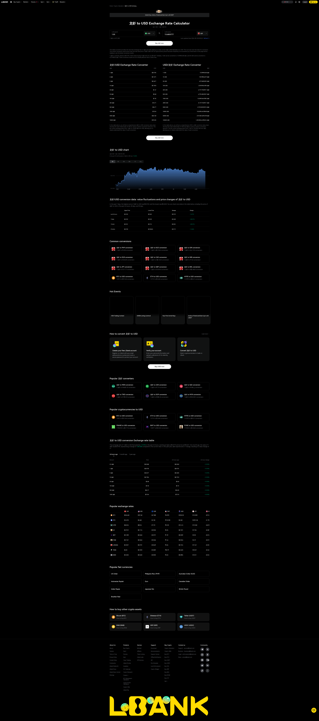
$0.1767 (126, 540)
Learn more (205, 334)
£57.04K (208, 515)
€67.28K (154, 515)
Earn (49, 2)
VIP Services (140, 660)
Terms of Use (113, 654)
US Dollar (114, 574)
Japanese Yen (149, 589)
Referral (139, 648)
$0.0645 (140, 555)
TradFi (56, 2)
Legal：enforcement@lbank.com (187, 654)
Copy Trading (127, 660)
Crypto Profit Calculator (127, 683)
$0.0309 (181, 535)
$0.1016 (181, 545)
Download (153, 648)
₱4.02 (166, 555)
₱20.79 (167, 550)
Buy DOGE (167, 675)
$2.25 (125, 550)
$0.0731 (140, 545)
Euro (146, 581)
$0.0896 (181, 555)
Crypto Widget (155, 669)
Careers (112, 651)
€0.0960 (154, 530)
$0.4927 (126, 545)
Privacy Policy (113, 657)
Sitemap (112, 675)
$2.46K (140, 520)
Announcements (155, 651)
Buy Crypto (18, 2)
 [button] (283, 2)
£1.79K (208, 520)
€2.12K (153, 520)
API (152, 660)
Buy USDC (167, 663)
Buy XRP (167, 669)
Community (113, 663)
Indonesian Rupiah (117, 581)
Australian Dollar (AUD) (187, 574)
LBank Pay (126, 690)
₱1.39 (166, 535)
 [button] (291, 2)
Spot (43, 2)
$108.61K (181, 515)
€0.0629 (154, 545)
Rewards (63, 2)
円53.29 (194, 550)
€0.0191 (154, 535)
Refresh (206, 38)
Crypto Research (127, 672)
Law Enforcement (155, 666)
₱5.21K (167, 525)
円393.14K (195, 520)
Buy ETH (167, 657)
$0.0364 (181, 540)
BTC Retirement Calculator (127, 679)
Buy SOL (167, 666)
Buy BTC (167, 654)
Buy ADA (167, 672)
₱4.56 (166, 545)
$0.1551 (181, 530)
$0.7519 (126, 530)
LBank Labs (140, 657)
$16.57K (126, 520)
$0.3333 (140, 550)
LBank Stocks (127, 663)
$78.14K (140, 515)
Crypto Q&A (168, 651)
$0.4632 (181, 550)
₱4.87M (167, 515)
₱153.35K (167, 520)
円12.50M (194, 515)
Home (111, 6)
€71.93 (153, 525)
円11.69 (194, 545)
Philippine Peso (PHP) (152, 574)
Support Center (155, 654)
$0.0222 (140, 535)
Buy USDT (167, 660)
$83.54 (140, 525)
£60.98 (208, 525)
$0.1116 (140, 530)
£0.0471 (208, 555)
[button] (153, 33)
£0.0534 (208, 545)
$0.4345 (126, 555)
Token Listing (141, 654)
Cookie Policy (113, 660)
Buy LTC (167, 678)
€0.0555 (154, 555)
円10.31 (194, 555)
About (111, 648)
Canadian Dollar (184, 581)
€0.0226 (154, 540)
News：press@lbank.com (185, 657)
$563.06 (126, 525)
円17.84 (194, 530)
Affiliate (139, 651)
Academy (125, 666)
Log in (305, 2)
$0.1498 (126, 535)
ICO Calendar (126, 669)
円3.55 (194, 535)
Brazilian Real (115, 597)
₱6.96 (166, 530)
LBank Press (113, 669)
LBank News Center (115, 672)
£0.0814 (208, 530)
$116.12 (181, 525)
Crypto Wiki (126, 687)
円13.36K (194, 525)
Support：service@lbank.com (186, 648)
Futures (35, 2)
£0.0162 (208, 535)
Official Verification (156, 657)
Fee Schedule (154, 663)
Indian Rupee (115, 589)
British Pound (183, 589)
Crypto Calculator (119, 6)
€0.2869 (154, 550)
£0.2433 (208, 550)
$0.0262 (140, 540)
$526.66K (126, 515)
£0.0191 (208, 540)
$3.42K (181, 520)
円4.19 (194, 540)
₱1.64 (166, 540)
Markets (26, 2)
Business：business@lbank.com (187, 651)
